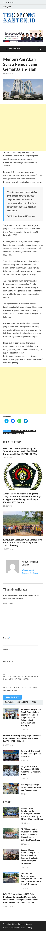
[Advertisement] (23, 127)
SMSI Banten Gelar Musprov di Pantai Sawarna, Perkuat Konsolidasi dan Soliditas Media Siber (30, 834)
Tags (34, 702)
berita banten (17, 431)
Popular (9, 702)
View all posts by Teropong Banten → (30, 571)
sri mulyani (18, 433)
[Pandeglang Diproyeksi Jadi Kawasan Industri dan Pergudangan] (11, 784)
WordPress (17, 928)
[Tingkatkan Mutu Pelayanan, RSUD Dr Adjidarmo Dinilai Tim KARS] (11, 766)
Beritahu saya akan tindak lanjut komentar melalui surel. (20, 678)
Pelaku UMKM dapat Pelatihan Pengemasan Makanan (31, 754)
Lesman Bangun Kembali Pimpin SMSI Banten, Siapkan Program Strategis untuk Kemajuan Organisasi (30, 856)
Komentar (9, 604)
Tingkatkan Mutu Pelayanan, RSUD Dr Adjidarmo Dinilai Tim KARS (31, 770)
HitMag (29, 928)
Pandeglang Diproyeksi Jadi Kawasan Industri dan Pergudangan (31, 787)
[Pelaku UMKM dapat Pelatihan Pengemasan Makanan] (11, 751)
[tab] (9, 702)
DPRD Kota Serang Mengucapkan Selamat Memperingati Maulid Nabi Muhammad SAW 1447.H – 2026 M (20, 451)
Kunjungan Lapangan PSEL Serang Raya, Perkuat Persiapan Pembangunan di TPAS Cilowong (22, 542)
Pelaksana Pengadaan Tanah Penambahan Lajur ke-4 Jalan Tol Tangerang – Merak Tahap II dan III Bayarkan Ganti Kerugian (31, 717)
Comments (22, 702)
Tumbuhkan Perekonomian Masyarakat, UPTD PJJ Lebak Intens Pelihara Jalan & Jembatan (31, 878)
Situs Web (8, 662)
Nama (6, 638)
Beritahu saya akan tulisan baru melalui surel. (20, 689)
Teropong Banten (24, 924)
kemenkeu (8, 433)
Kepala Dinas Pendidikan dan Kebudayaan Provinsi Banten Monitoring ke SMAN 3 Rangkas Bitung (32, 813)
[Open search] (40, 49)
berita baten (30, 431)
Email (6, 650)
